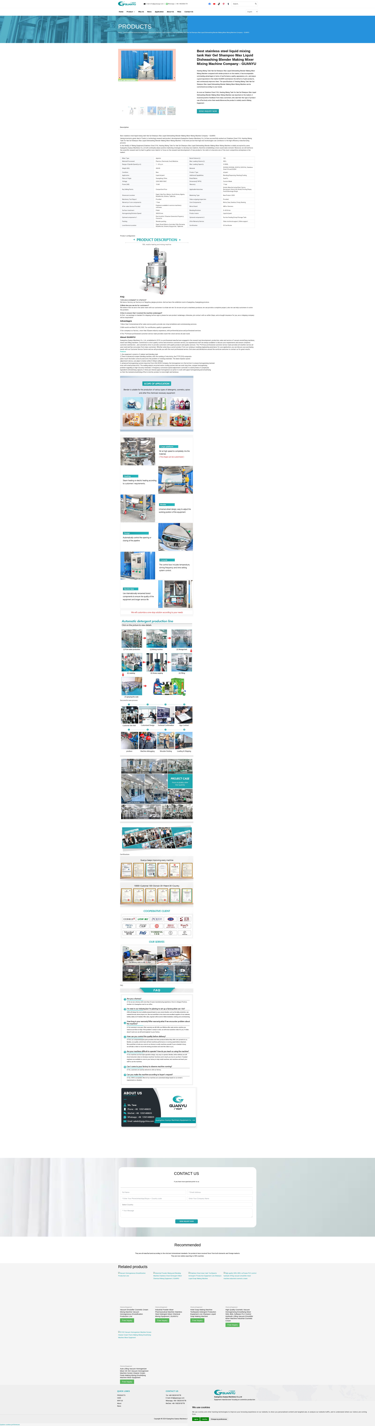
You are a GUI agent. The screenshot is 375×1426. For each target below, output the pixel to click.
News (119, 1406)
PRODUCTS (121, 1395)
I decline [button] (204, 1419)
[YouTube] (214, 4)
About (119, 1403)
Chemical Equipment (154, 32)
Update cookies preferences (10, 1425)
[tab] (124, 127)
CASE (119, 1398)
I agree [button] (196, 1419)
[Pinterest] (223, 4)
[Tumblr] (228, 4)
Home (120, 32)
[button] (147, 65)
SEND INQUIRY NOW (186, 1221)
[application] (134, 12)
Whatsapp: (171, 4)
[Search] (256, 4)
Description (124, 127)
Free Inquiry (127, 1320)
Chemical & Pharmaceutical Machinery (135, 32)
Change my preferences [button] (219, 1419)
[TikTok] (219, 4)
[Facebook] (209, 4)
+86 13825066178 (182, 4)
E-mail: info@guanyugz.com (155, 4)
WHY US (120, 1401)
